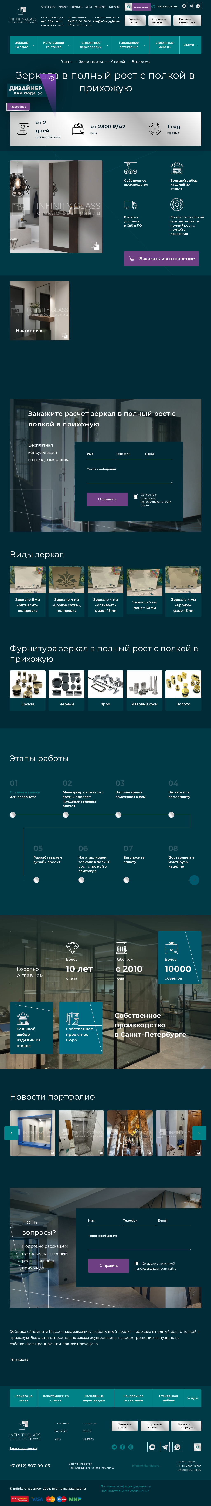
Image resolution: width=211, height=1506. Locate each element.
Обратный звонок (159, 20)
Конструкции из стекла (53, 45)
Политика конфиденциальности (126, 1486)
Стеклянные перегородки (91, 45)
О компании (48, 6)
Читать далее (19, 1359)
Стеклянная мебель (164, 45)
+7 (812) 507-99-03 (166, 6)
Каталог (63, 6)
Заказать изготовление (167, 258)
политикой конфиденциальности (156, 499)
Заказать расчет (135, 20)
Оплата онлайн (142, 7)
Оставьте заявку (25, 792)
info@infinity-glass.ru (106, 21)
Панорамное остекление (129, 45)
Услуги (188, 45)
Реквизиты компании (23, 1448)
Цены (88, 6)
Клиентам (100, 6)
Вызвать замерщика (187, 20)
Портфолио (76, 6)
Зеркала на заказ (22, 45)
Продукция (89, 1423)
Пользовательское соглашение (125, 1491)
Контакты (114, 6)
